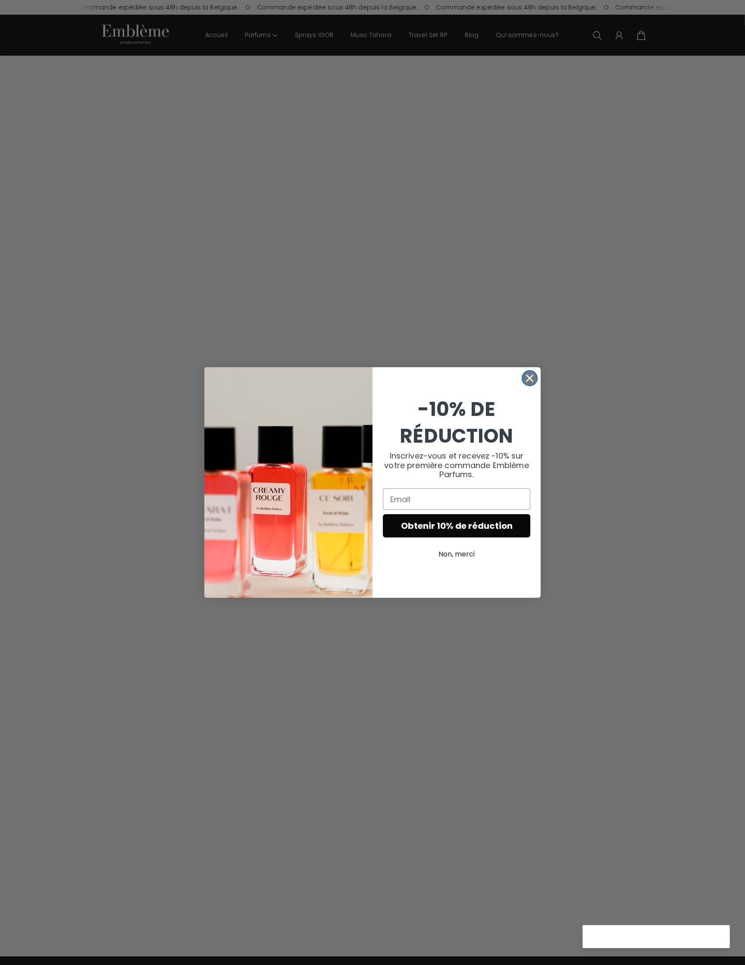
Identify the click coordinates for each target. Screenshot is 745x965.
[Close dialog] (529, 378)
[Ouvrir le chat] (717, 937)
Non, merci (456, 554)
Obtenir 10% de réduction (457, 526)
